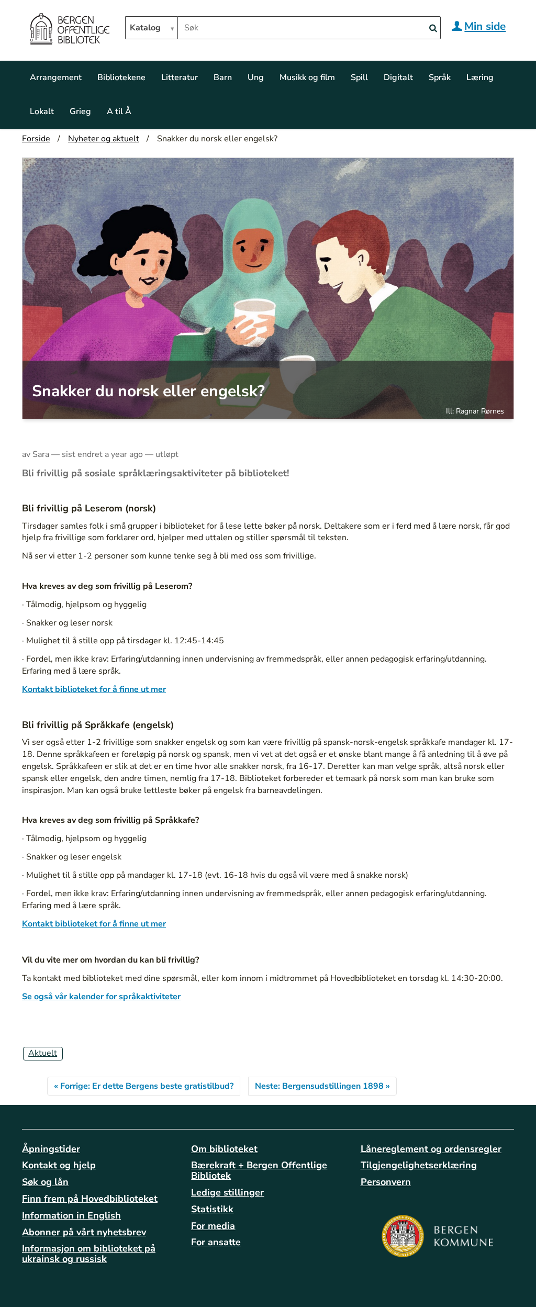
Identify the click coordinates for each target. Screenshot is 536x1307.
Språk (440, 77)
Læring (480, 77)
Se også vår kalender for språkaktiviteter (101, 996)
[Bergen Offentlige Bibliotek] (69, 30)
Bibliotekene (121, 77)
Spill (359, 77)
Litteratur (179, 77)
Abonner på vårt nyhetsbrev (84, 1232)
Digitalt (398, 77)
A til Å (119, 111)
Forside (36, 138)
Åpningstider (51, 1149)
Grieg (80, 111)
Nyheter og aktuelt (103, 138)
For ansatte (216, 1242)
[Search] (433, 29)
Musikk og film (307, 77)
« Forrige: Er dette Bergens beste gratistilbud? (143, 1086)
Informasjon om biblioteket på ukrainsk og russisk (88, 1253)
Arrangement (56, 77)
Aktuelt (42, 1053)
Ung (256, 77)
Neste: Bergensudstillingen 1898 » (322, 1086)
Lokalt (42, 111)
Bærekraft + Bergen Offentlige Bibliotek (259, 1170)
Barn (223, 77)
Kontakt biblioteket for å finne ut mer (94, 689)
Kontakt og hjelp (59, 1165)
